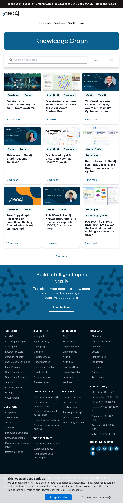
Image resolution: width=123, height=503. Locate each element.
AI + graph (39, 336)
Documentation (42, 362)
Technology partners (73, 422)
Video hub (68, 377)
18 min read (52, 119)
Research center (71, 372)
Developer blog (42, 372)
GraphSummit (70, 351)
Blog (65, 336)
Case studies (11, 417)
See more (61, 256)
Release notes (41, 382)
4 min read (91, 119)
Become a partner (72, 397)
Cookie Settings (16, 489)
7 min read (91, 180)
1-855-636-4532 (105, 392)
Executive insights (43, 448)
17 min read (12, 243)
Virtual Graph (12, 397)
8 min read (91, 243)
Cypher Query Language (17, 362)
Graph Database (13, 372)
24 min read (13, 119)
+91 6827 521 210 (107, 434)
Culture (95, 351)
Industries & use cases (16, 433)
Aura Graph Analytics (16, 341)
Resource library (71, 367)
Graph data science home (47, 420)
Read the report (106, 3)
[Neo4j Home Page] (11, 13)
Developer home (42, 357)
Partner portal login (73, 412)
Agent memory (41, 341)
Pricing (8, 392)
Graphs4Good (99, 357)
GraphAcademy (42, 377)
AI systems (10, 412)
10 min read (52, 180)
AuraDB (9, 336)
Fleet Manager (12, 367)
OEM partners (70, 407)
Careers (96, 346)
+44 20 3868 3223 (106, 402)
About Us (96, 336)
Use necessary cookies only (96, 497)
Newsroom (97, 367)
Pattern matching (14, 452)
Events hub (68, 341)
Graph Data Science (15, 377)
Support (96, 372)
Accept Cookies (58, 497)
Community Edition (14, 357)
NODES (67, 357)
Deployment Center (44, 367)
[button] (102, 60)
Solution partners (72, 417)
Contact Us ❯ (99, 386)
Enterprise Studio (14, 351)
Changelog (39, 346)
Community (39, 351)
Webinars (67, 382)
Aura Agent (11, 346)
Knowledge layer (14, 387)
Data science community (46, 397)
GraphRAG (10, 427)
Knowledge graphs (15, 438)
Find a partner (70, 402)
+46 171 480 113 (109, 397)
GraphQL (9, 382)
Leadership (97, 362)
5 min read (12, 180)
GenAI (8, 422)
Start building (62, 307)
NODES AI (68, 362)
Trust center (98, 377)
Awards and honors (101, 341)
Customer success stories (47, 443)
